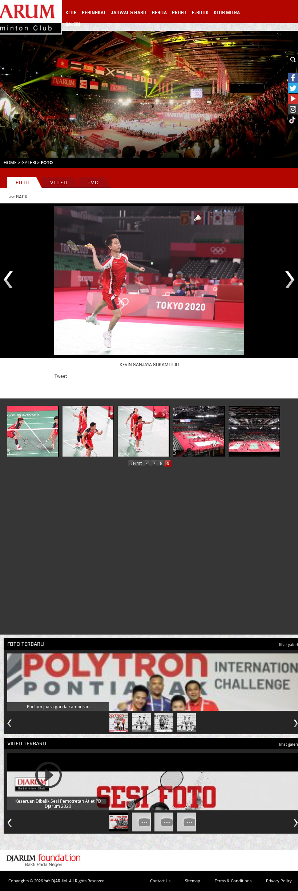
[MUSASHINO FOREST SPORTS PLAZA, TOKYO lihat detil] (198, 431)
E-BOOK (200, 12)
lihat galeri (288, 645)
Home (10, 162)
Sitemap (192, 880)
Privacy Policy (279, 880)
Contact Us (160, 880)
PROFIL (179, 12)
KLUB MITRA (227, 12)
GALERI (72, 24)
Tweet (61, 376)
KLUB (71, 12)
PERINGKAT (94, 12)
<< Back (18, 197)
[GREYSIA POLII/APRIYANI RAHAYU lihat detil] (32, 431)
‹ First (136, 463)
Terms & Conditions (233, 880)
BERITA (159, 12)
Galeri (28, 162)
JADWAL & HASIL (129, 12)
